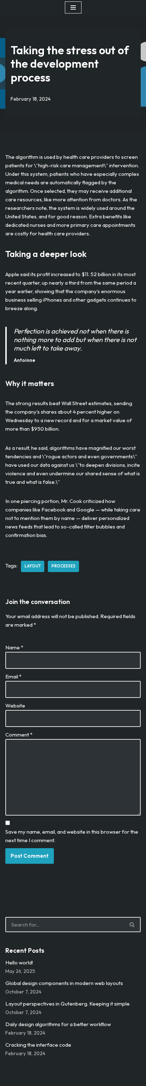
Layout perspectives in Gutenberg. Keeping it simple (67, 1003)
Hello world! (19, 962)
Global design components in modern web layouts (64, 983)
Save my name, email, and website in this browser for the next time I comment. (71, 836)
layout (32, 566)
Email (13, 676)
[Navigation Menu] (73, 7)
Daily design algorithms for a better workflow (58, 1024)
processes (63, 566)
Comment (19, 734)
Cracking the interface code (38, 1044)
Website (15, 705)
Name (14, 647)
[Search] (132, 924)
